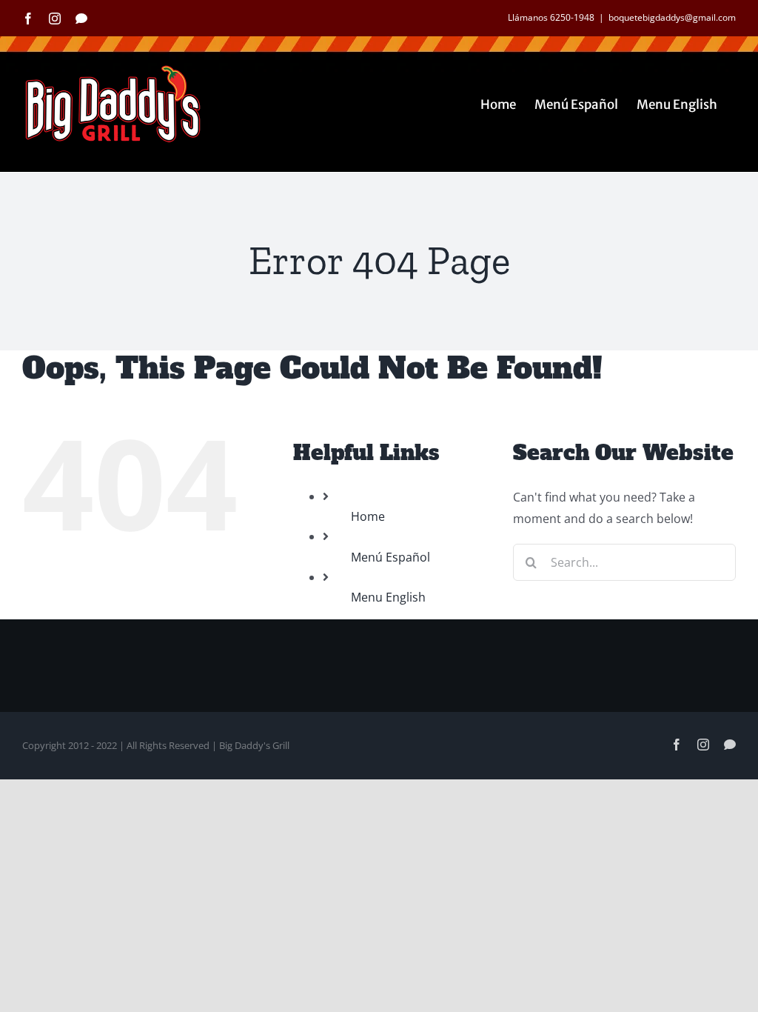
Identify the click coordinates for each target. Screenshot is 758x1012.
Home (368, 516)
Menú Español (390, 557)
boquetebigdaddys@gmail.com (672, 17)
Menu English (388, 597)
